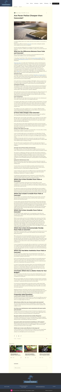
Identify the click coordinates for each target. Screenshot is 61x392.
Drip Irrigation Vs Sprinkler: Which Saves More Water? (15, 354)
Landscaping (15, 6)
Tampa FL (20, 6)
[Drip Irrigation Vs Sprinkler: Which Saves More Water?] (16, 348)
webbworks (50, 390)
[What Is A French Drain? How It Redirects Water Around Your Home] (45, 348)
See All (50, 343)
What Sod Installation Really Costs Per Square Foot (30, 354)
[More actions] (46, 12)
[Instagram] (11, 390)
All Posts (11, 6)
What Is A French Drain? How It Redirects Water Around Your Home (45, 354)
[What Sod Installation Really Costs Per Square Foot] (30, 348)
